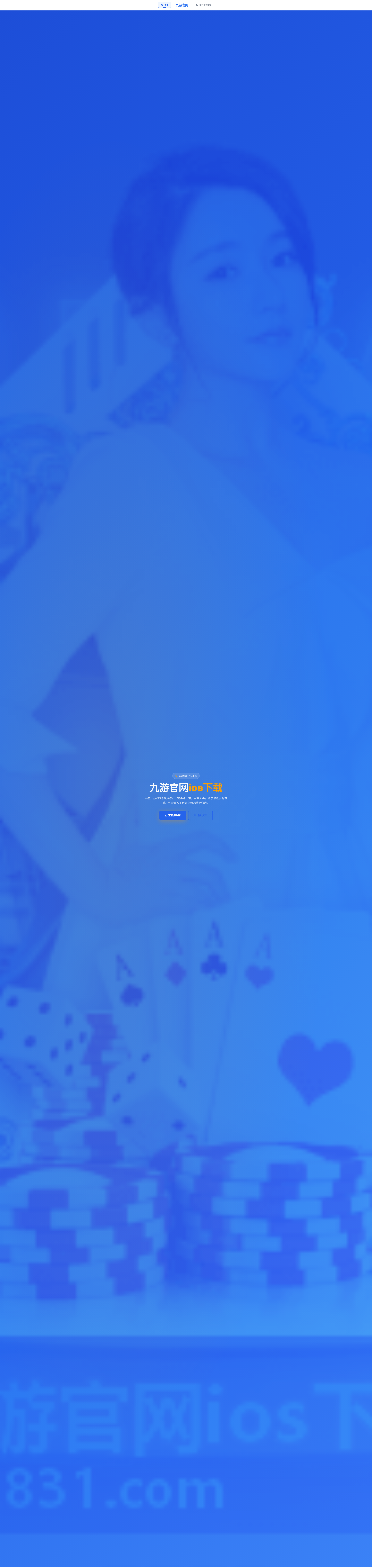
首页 (166, 5)
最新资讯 (202, 815)
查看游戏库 (174, 815)
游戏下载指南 (205, 5)
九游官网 (182, 5)
